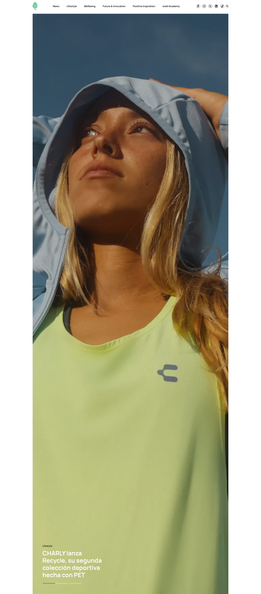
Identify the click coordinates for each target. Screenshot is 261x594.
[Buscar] (227, 6)
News (56, 6)
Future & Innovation (114, 6)
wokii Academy (171, 6)
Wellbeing (89, 6)
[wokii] (35, 6)
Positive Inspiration (144, 6)
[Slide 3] (75, 583)
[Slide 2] (62, 583)
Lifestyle (72, 6)
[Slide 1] (49, 583)
